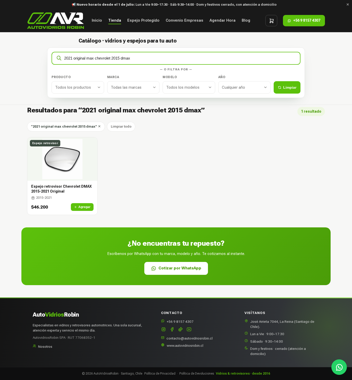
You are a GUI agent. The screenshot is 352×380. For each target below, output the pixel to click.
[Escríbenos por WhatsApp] (339, 367)
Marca (113, 77)
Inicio (97, 20)
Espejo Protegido (143, 20)
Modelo (170, 77)
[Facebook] (172, 330)
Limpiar (289, 87)
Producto (61, 77)
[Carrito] (271, 20)
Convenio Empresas (184, 20)
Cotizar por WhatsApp (179, 268)
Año (221, 77)
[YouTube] (189, 330)
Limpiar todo (121, 126)
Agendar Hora (222, 20)
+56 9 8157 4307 (180, 321)
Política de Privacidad (159, 373)
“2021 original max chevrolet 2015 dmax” (64, 126)
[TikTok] (180, 330)
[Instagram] (163, 330)
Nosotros (45, 346)
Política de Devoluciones (196, 373)
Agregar (84, 207)
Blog (246, 20)
